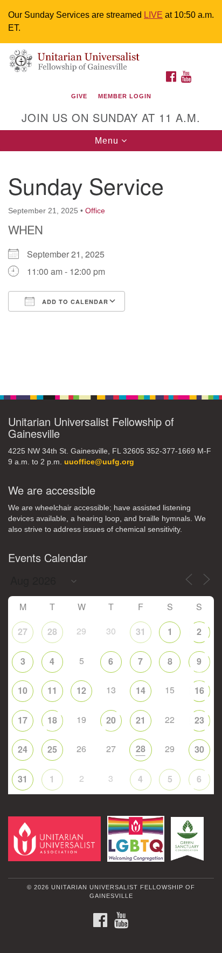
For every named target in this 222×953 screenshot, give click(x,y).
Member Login (124, 96)
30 (199, 749)
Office (95, 210)
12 (81, 690)
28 (52, 631)
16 (199, 690)
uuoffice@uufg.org (99, 462)
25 (52, 749)
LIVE (153, 14)
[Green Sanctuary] (189, 838)
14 (140, 690)
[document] (111, 267)
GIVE (79, 96)
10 (22, 690)
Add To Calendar (74, 302)
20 (111, 720)
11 (52, 690)
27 (22, 631)
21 (140, 720)
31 (140, 631)
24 (22, 749)
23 (199, 720)
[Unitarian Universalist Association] (56, 838)
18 (52, 720)
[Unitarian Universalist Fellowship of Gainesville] (111, 54)
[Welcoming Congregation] (138, 838)
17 (22, 720)
